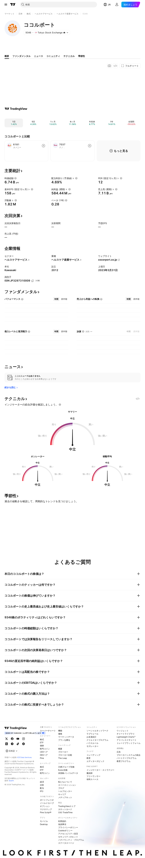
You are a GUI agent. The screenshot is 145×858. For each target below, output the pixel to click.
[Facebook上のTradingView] (12, 739)
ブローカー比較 (65, 755)
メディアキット (65, 797)
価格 (60, 734)
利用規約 (62, 821)
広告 (119, 752)
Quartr (11, 780)
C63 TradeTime (65, 812)
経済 (42, 782)
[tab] (56, 299)
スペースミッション (67, 785)
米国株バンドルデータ (68, 773)
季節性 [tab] (81, 56)
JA (109, 4)
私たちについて (65, 782)
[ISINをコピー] (32, 281)
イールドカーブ (47, 803)
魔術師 (89, 773)
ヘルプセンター (65, 791)
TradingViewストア (67, 806)
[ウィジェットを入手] (115, 65)
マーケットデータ (66, 737)
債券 (42, 745)
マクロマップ (46, 809)
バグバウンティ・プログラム (71, 840)
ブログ (61, 788)
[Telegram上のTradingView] (12, 744)
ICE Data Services (24, 757)
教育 (88, 758)
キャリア (62, 794)
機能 (60, 730)
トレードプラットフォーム (128, 743)
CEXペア (44, 752)
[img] (64, 32)
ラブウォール (92, 734)
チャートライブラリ (126, 734)
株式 (42, 739)
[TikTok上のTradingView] (18, 744)
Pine (42, 758)
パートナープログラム (127, 758)
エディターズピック (95, 761)
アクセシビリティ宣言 (68, 833)
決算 (42, 785)
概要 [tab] (7, 56)
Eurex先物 (62, 770)
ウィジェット (123, 730)
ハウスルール (92, 743)
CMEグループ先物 (66, 767)
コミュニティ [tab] (53, 56)
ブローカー (63, 752)
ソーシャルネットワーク (97, 730)
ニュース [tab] (38, 56)
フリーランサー (93, 776)
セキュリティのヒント (68, 837)
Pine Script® (45, 812)
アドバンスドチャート (127, 740)
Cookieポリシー (65, 830)
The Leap (62, 758)
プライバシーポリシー (68, 827)
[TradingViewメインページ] (16, 728)
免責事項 (62, 824)
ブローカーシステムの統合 (128, 755)
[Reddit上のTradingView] (23, 744)
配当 (42, 788)
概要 (60, 749)
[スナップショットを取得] (109, 65)
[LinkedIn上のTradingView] (6, 744)
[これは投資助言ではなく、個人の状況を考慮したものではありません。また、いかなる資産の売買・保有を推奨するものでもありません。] (60, 404)
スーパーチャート (48, 730)
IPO (41, 791)
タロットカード (65, 809)
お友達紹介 (91, 737)
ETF (41, 742)
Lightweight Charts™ (126, 737)
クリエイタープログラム (97, 740)
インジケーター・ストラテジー (100, 770)
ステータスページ (66, 843)
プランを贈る (64, 740)
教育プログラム (124, 761)
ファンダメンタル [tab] (21, 56)
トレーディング (93, 755)
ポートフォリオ (47, 800)
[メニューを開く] (6, 4)
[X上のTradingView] (6, 739)
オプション (45, 806)
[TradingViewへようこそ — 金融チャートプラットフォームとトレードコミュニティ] (16, 109)
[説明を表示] (15, 178)
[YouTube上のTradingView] (18, 739)
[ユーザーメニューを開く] (117, 4)
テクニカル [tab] (69, 56)
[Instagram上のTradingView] (23, 739)
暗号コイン (45, 749)
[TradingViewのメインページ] (12, 5)
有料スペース (92, 779)
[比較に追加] (43, 145)
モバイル (44, 821)
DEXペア (44, 755)
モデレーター (92, 746)
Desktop (44, 824)
